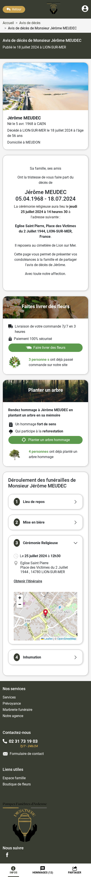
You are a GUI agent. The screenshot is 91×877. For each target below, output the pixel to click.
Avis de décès (29, 23)
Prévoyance (12, 703)
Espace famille (14, 778)
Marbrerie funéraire (17, 710)
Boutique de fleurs (17, 784)
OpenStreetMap (66, 638)
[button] (45, 502)
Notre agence (13, 716)
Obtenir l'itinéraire (28, 581)
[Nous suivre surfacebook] (7, 854)
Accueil (8, 23)
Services (9, 697)
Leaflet (48, 638)
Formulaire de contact (27, 754)
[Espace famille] (85, 11)
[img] (45, 616)
